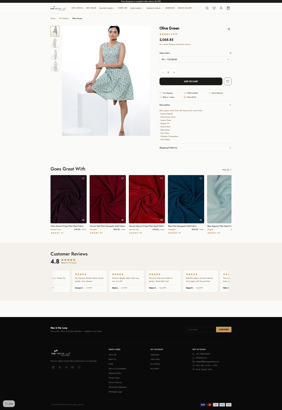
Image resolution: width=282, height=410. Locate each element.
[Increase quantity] (174, 72)
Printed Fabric (106, 8)
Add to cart (191, 81)
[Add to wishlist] (227, 81)
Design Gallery (185, 8)
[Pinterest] (66, 367)
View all (225, 169)
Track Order (155, 359)
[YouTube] (72, 367)
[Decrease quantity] (163, 72)
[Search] (207, 8)
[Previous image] (67, 81)
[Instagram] (53, 367)
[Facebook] (59, 367)
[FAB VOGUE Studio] (58, 8)
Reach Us (112, 359)
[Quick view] (83, 220)
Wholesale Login (115, 391)
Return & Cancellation (117, 368)
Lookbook (170, 8)
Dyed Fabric (135, 8)
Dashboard (155, 354)
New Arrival (77, 8)
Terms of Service (115, 382)
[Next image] (145, 81)
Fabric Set (122, 8)
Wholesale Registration (118, 387)
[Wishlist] (214, 8)
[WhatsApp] (79, 367)
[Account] (221, 8)
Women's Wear (153, 8)
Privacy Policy (114, 377)
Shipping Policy (115, 373)
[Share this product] (228, 29)
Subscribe (224, 329)
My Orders (155, 368)
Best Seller (91, 8)
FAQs (111, 363)
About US (112, 354)
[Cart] (228, 8)
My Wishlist (155, 363)
